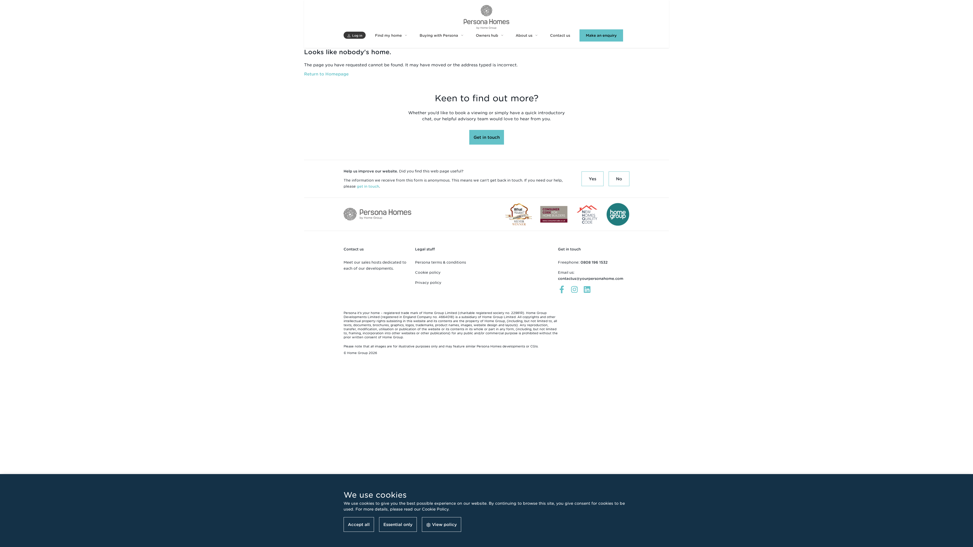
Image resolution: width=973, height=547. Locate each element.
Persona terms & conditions (440, 262)
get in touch (368, 186)
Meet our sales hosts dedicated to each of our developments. (375, 265)
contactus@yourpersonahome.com (590, 278)
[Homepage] (486, 17)
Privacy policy (428, 282)
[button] (355, 35)
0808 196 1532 (594, 262)
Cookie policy (428, 272)
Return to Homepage (326, 73)
